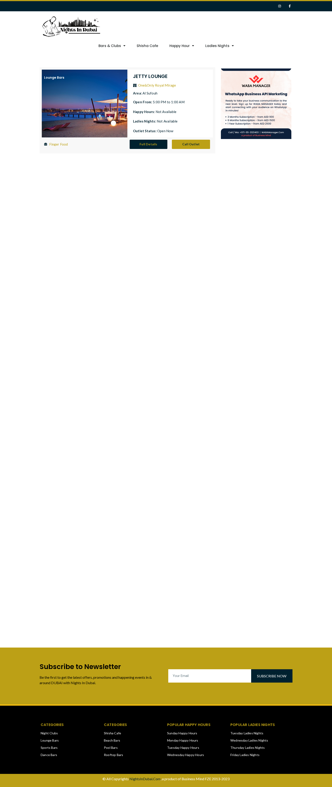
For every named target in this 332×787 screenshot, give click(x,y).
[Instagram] (279, 6)
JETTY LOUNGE (150, 76)
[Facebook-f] (290, 6)
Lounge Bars (54, 77)
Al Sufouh (150, 93)
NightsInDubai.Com (145, 779)
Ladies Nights (217, 45)
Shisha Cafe (147, 45)
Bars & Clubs (109, 45)
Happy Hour (179, 45)
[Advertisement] (224, 26)
